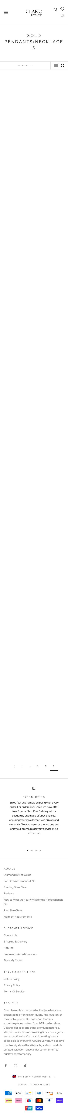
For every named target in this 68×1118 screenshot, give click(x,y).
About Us (9, 868)
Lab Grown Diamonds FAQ (19, 881)
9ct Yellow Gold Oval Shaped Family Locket (17, 732)
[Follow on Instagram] (15, 1065)
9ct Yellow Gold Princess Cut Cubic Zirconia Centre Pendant (50, 116)
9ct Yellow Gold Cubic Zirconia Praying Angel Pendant (50, 532)
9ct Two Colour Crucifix (17, 112)
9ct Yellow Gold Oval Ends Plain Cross (50, 181)
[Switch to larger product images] (56, 66)
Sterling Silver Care (15, 887)
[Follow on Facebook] (6, 1065)
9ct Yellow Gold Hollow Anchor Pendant (50, 262)
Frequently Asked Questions (21, 954)
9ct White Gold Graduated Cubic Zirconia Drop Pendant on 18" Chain (50, 736)
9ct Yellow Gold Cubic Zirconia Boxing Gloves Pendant (17, 598)
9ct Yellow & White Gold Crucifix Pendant (17, 324)
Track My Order (13, 960)
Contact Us (10, 935)
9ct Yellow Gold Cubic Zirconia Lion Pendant (50, 662)
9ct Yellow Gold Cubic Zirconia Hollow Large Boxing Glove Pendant (17, 394)
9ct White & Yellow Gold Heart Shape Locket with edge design (17, 666)
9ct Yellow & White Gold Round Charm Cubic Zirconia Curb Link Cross (50, 464)
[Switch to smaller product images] (62, 66)
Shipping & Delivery (15, 941)
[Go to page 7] (14, 766)
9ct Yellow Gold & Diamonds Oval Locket (17, 181)
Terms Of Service (14, 991)
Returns (8, 947)
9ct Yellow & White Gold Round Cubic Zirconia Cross (17, 462)
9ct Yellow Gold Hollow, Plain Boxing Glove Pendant (50, 326)
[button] (10, 119)
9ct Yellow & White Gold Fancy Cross (17, 243)
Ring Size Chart (13, 910)
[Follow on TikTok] (25, 1065)
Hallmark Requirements (18, 916)
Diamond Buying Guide (17, 874)
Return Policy (11, 979)
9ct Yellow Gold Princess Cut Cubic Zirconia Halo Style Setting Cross (50, 394)
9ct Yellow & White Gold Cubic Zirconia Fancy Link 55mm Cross (50, 598)
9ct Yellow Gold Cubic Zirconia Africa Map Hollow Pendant (17, 532)
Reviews (9, 893)
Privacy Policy (12, 985)
